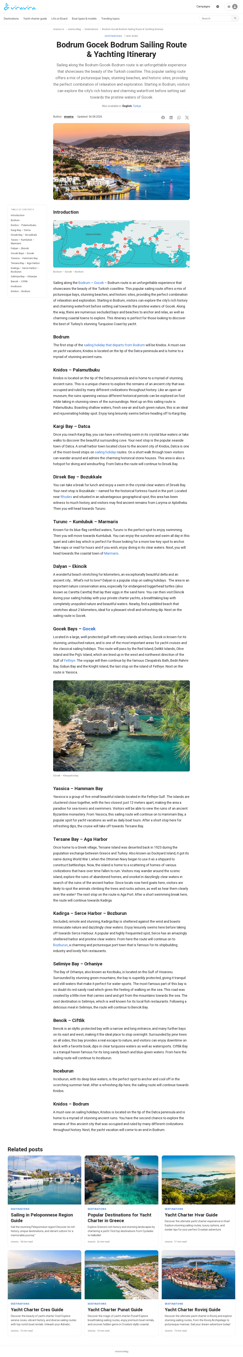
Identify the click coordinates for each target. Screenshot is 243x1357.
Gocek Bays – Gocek (22, 253)
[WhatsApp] (179, 117)
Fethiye (69, 660)
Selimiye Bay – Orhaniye (24, 276)
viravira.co (58, 29)
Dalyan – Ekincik (20, 248)
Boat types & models (84, 18)
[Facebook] (163, 117)
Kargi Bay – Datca (21, 230)
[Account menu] (231, 6)
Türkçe (137, 105)
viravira (68, 116)
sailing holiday (105, 452)
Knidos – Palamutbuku (23, 225)
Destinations (11, 18)
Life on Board (59, 18)
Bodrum (15, 220)
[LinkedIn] (171, 117)
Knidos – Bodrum (20, 291)
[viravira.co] (20, 6)
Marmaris (111, 553)
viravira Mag (74, 29)
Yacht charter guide (35, 18)
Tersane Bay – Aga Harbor (25, 263)
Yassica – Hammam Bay (24, 258)
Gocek (99, 283)
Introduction (17, 215)
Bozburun (60, 945)
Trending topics (110, 18)
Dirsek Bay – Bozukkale (24, 234)
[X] (187, 117)
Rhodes (66, 497)
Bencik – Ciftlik (19, 281)
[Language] (217, 6)
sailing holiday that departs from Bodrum (114, 345)
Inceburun (16, 286)
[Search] (235, 18)
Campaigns (203, 6)
